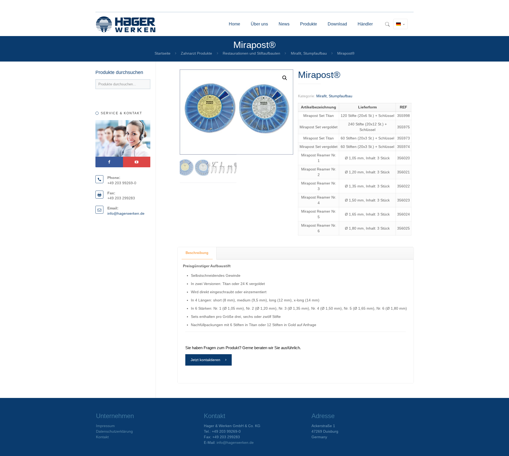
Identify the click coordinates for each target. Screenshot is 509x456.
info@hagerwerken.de (125, 213)
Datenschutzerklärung (114, 431)
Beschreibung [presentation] (197, 253)
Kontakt (102, 437)
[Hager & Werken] (125, 24)
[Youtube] (137, 162)
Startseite (162, 53)
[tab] (197, 253)
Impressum (105, 426)
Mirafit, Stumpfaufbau (309, 53)
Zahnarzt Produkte (196, 53)
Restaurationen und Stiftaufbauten (251, 53)
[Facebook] (109, 162)
